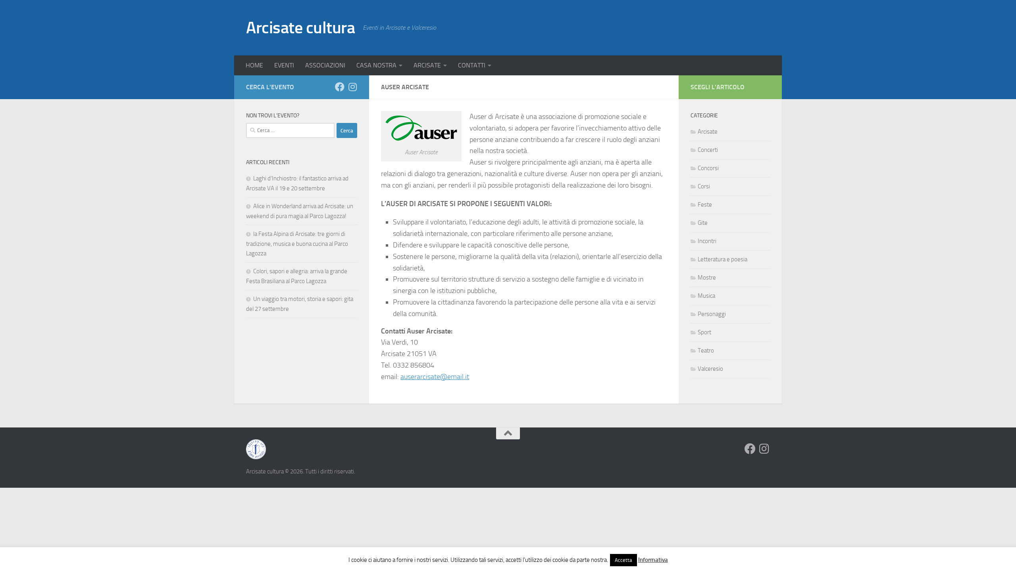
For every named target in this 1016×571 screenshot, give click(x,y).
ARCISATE (427, 65)
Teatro (706, 350)
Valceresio (710, 368)
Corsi (704, 186)
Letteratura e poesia (722, 259)
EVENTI (284, 65)
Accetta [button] (623, 560)
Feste (705, 204)
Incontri (707, 241)
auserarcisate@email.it (434, 376)
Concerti (708, 149)
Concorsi (708, 168)
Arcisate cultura (300, 28)
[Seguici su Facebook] (339, 87)
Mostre (707, 277)
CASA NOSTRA (376, 65)
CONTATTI (471, 65)
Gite (703, 222)
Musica (706, 295)
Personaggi (712, 314)
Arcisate (708, 131)
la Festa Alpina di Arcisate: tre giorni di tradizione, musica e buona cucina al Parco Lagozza (297, 243)
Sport (704, 332)
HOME (254, 65)
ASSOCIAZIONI (325, 65)
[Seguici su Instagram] (352, 87)
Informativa (653, 559)
